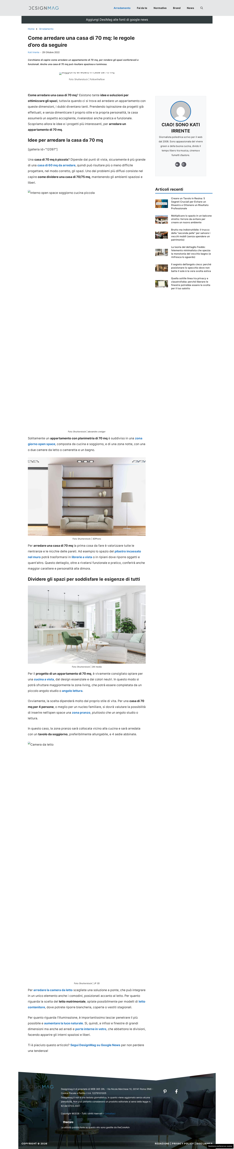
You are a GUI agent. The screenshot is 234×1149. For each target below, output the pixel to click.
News (190, 8)
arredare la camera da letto (53, 990)
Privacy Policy (183, 1143)
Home (31, 28)
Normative (160, 8)
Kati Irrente (33, 52)
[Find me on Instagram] (177, 164)
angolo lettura (72, 691)
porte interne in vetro (90, 1029)
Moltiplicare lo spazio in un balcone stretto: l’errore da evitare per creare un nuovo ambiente (191, 219)
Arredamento (122, 8)
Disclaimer (204, 1143)
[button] (201, 8)
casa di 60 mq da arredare (56, 165)
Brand (177, 8)
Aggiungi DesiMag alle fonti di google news (117, 19)
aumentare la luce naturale (63, 1023)
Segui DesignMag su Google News (95, 1045)
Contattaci (109, 1113)
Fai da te (142, 8)
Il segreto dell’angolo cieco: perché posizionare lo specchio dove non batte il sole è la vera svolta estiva (191, 268)
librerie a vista (82, 557)
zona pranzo (81, 712)
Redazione (162, 1143)
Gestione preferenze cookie (220, 1146)
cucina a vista (44, 679)
